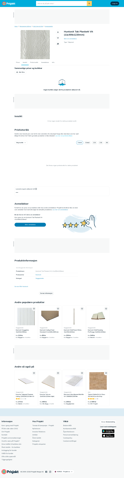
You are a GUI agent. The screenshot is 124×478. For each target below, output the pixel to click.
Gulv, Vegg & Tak (38, 26)
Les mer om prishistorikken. (64, 136)
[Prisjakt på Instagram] (50, 472)
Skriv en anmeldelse (70, 39)
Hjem (16, 26)
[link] (26, 322)
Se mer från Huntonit (21, 286)
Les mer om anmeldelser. (60, 210)
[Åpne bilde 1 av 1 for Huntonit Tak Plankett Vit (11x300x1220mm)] (35, 44)
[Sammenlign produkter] (58, 44)
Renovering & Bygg (25, 26)
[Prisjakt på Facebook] (46, 472)
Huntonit (38, 275)
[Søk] (89, 3)
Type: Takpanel (69, 42)
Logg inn (115, 3)
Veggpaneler (49, 26)
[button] (58, 32)
